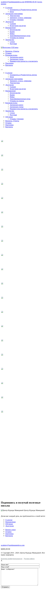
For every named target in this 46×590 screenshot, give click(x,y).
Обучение (9, 117)
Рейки (12, 34)
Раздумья (13, 44)
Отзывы (8, 53)
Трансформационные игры (20, 36)
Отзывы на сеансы (17, 38)
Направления (10, 28)
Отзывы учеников (17, 20)
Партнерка (9, 63)
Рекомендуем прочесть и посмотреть (24, 61)
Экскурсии (9, 22)
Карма (12, 32)
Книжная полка (11, 55)
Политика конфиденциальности (11, 559)
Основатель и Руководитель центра (23, 10)
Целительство (15, 30)
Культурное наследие (18, 26)
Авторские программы (14, 14)
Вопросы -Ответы (12, 51)
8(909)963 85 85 (31, 2)
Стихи (12, 42)
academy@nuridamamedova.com (12, 2)
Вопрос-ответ (10, 530)
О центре (8, 8)
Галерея (13, 24)
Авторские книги (16, 57)
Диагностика (15, 16)
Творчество (9, 40)
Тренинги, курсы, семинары (20, 18)
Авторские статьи (16, 59)
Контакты (9, 65)
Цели (12, 12)
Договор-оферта (29, 559)
